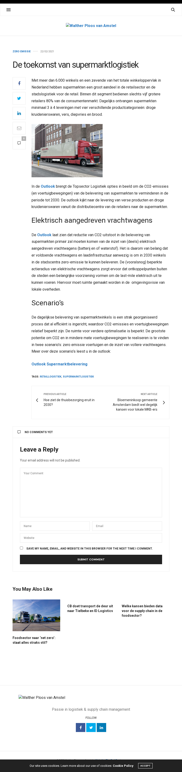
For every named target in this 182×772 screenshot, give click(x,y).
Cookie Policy (123, 766)
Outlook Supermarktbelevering (59, 364)
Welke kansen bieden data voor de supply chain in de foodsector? (142, 610)
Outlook (48, 186)
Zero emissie (22, 51)
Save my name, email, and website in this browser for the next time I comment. (89, 548)
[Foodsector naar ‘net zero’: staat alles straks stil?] (36, 615)
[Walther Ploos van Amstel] (91, 26)
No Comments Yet (39, 432)
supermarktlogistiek (78, 376)
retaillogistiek (50, 376)
